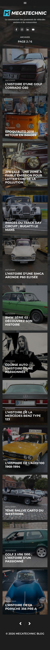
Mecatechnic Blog (30, 633)
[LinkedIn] (27, 29)
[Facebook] (16, 29)
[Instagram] (22, 29)
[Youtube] (33, 29)
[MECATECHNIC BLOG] (25, 13)
